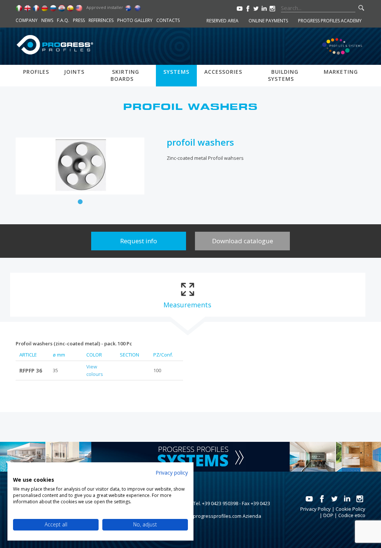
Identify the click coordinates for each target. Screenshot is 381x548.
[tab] (187, 295)
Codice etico (351, 515)
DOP (328, 515)
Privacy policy (172, 472)
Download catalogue (242, 241)
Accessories (223, 71)
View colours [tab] (94, 370)
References (101, 20)
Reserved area (222, 21)
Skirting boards (125, 75)
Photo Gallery (135, 20)
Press (79, 20)
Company (27, 20)
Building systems (283, 75)
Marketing (341, 71)
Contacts (168, 20)
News (47, 20)
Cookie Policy (350, 509)
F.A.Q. (63, 20)
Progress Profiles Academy (330, 21)
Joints (74, 71)
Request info (138, 241)
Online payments (268, 21)
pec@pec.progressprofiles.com (206, 516)
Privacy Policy (315, 509)
